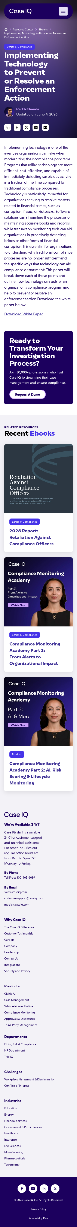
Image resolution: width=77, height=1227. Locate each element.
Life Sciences (12, 1146)
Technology (11, 1164)
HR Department (14, 1050)
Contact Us (11, 958)
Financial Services (15, 1121)
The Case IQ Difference (19, 927)
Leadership (11, 952)
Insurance (10, 1139)
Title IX (8, 1056)
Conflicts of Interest (16, 1085)
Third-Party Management (20, 1025)
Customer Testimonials (18, 933)
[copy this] (7, 127)
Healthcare (11, 1133)
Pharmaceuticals (14, 1158)
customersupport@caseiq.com (23, 898)
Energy (9, 1114)
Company (10, 946)
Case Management (16, 1000)
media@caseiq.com (16, 904)
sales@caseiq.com (15, 892)
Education (10, 1108)
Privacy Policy (38, 1209)
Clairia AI (10, 993)
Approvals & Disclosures (19, 1018)
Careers (9, 939)
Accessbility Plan (38, 1218)
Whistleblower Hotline (18, 1006)
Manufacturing (13, 1152)
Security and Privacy (17, 971)
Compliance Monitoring (19, 1012)
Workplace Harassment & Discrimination (29, 1079)
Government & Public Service (23, 1127)
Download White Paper (23, 314)
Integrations (12, 964)
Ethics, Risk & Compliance (20, 1044)
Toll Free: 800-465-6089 (19, 877)
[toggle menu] (63, 11)
